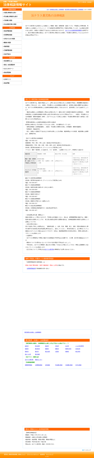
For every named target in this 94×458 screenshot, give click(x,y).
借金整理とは (8, 61)
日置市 (57, 351)
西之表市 (47, 351)
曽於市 (27, 351)
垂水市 (37, 351)
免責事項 (42, 454)
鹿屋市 (47, 348)
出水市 (67, 346)
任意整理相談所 (31, 268)
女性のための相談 (9, 38)
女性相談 (47, 365)
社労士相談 (78, 365)
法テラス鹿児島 (49, 249)
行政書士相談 (69, 365)
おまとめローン (9, 68)
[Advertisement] (57, 54)
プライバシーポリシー (33, 454)
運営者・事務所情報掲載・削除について (15, 454)
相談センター (38, 359)
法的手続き (7, 54)
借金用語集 (7, 72)
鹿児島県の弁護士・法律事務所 (33, 332)
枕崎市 (67, 351)
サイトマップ (49, 454)
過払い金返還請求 (9, 64)
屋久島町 (37, 354)
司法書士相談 (58, 365)
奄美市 (47, 346)
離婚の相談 (7, 42)
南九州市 (77, 351)
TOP (48, 9)
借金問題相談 (8, 31)
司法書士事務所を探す (11, 16)
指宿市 (27, 348)
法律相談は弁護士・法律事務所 (57, 9)
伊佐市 (57, 346)
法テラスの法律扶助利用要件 (73, 30)
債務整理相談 (28, 365)
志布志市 (77, 348)
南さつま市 (28, 354)
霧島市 (57, 348)
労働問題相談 (8, 50)
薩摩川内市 (68, 348)
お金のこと (7, 79)
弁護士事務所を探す (10, 12)
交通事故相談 (38, 365)
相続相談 (6, 46)
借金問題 (6, 83)
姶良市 (27, 346)
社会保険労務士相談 (10, 24)
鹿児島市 (37, 348)
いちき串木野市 (79, 346)
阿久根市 (37, 346)
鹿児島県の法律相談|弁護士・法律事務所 (74, 9)
